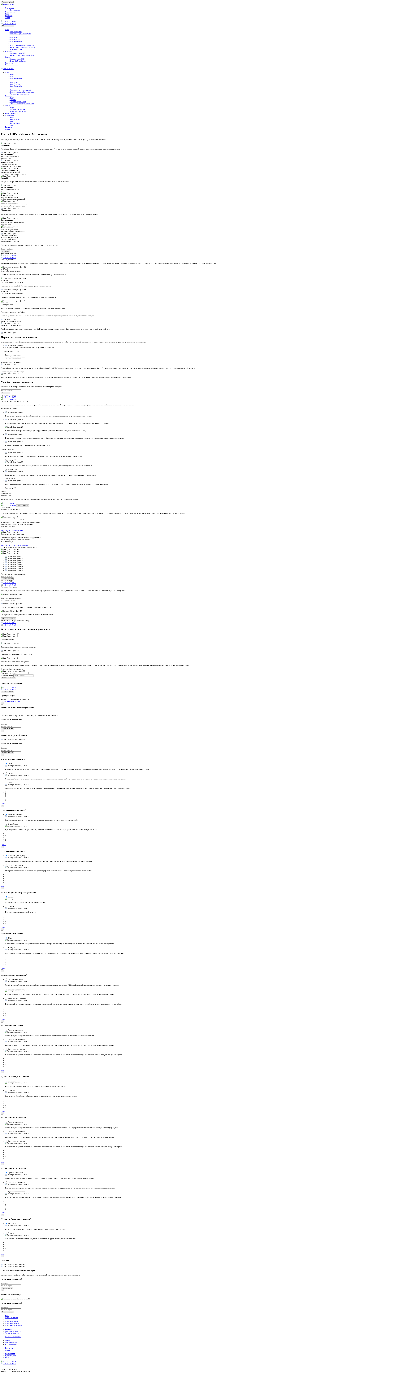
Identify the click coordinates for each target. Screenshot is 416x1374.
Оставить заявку (7, 578)
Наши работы (10, 12)
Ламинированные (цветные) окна (22, 45)
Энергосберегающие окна (19, 94)
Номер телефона (7, 675)
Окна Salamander (16, 41)
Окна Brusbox (15, 39)
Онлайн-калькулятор (13, 1337)
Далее (3, 804)
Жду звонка (5, 251)
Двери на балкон (11, 1342)
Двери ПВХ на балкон (18, 61)
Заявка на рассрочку (8, 618)
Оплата (12, 121)
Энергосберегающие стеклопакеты (22, 47)
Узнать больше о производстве (12, 530)
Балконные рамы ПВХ (18, 53)
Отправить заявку (7, 729)
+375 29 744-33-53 (9, 22)
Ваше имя (4, 673)
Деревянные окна (16, 49)
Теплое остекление (12, 1333)
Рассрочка (9, 63)
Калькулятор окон (11, 65)
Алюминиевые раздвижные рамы (22, 55)
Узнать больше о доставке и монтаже (14, 545)
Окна (7, 30)
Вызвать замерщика (8, 678)
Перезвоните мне (7, 752)
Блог (7, 14)
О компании (9, 8)
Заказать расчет (7, 1288)
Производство (15, 10)
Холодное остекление (13, 1331)
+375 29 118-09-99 (9, 24)
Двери (7, 57)
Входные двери (11, 1344)
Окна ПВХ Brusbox (12, 1323)
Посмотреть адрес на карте (11, 701)
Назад (12, 74)
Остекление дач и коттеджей (20, 34)
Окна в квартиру (16, 32)
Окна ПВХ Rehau (11, 1322)
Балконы (8, 51)
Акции (7, 18)
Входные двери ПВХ (17, 59)
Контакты (8, 16)
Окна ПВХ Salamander (13, 1325)
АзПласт (8, 4)
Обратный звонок (7, 26)
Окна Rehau (14, 37)
